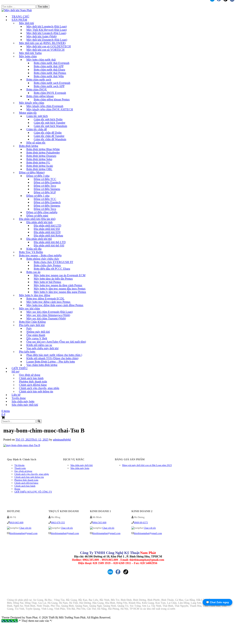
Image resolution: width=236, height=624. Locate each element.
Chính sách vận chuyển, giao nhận (31, 474)
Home (17, 488)
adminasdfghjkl (62, 439)
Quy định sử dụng (23, 471)
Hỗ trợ (15, 371)
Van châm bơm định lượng (41, 364)
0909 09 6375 (141, 522)
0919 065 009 (16, 522)
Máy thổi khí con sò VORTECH (45, 49)
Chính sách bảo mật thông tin (36, 391)
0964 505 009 (99, 522)
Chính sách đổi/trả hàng (26, 483)
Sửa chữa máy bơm (79, 468)
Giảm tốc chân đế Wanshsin (50, 139)
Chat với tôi (25, 527)
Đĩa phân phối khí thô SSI (49, 245)
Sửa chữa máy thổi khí (25, 404)
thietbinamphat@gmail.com (23, 533)
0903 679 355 (58, 522)
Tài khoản (19, 465)
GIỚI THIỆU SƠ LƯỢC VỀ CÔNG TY (33, 491)
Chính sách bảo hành (24, 485)
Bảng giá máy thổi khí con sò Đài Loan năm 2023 (147, 465)
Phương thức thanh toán (26, 480)
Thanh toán (20, 468)
